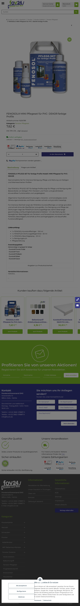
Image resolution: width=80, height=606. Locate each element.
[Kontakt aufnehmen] (77, 305)
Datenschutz (47, 600)
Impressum (37, 600)
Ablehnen (21, 597)
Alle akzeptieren (21, 585)
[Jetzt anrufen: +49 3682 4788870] (77, 299)
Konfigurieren (21, 591)
